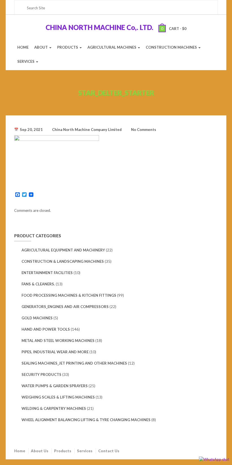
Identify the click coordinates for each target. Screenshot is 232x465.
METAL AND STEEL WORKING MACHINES (58, 340)
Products (62, 451)
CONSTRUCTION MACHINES (172, 47)
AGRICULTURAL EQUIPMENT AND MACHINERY (63, 250)
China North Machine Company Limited (87, 129)
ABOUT (41, 47)
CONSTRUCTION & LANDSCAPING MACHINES (63, 261)
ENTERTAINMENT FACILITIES (47, 272)
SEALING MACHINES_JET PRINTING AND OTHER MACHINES (74, 363)
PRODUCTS (68, 47)
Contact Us (108, 451)
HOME (23, 47)
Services (85, 451)
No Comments (143, 129)
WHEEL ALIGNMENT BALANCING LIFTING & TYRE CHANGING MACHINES (86, 419)
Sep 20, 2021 (31, 129)
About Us (39, 451)
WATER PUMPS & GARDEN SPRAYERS (55, 386)
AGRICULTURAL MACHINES (112, 47)
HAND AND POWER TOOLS (46, 329)
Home (19, 451)
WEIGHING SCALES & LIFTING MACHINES (58, 397)
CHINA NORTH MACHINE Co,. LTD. (99, 27)
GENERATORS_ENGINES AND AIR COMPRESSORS (65, 306)
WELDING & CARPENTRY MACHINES (54, 408)
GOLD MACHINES (37, 318)
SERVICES (26, 61)
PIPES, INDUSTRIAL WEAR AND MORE (55, 352)
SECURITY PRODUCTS (41, 374)
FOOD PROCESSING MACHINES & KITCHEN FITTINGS (69, 295)
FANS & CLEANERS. (38, 284)
